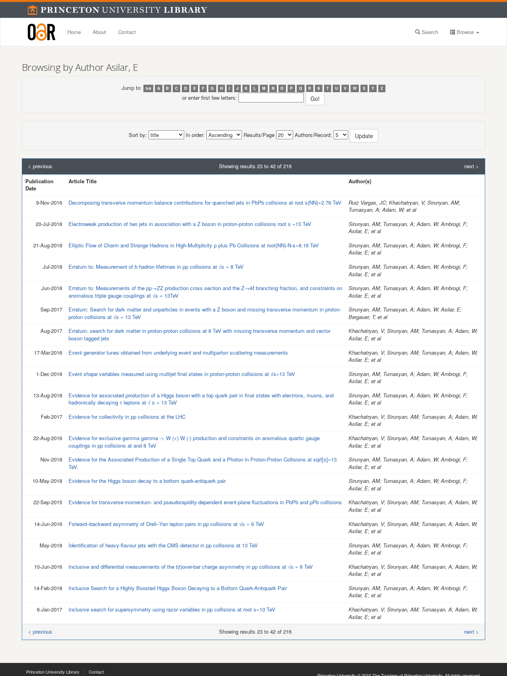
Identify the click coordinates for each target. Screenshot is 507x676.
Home (74, 32)
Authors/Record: (313, 135)
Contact (127, 32)
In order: (195, 135)
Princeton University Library (53, 671)
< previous (40, 166)
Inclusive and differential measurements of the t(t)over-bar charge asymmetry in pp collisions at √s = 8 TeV (191, 566)
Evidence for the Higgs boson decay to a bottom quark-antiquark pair (147, 480)
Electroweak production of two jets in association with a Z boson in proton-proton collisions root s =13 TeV (190, 224)
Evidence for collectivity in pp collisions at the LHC (127, 416)
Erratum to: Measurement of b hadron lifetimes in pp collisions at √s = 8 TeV (156, 266)
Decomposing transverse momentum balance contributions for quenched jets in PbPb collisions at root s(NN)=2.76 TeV (205, 202)
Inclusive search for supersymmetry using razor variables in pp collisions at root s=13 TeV (172, 609)
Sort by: (138, 135)
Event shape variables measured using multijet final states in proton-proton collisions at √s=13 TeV (182, 374)
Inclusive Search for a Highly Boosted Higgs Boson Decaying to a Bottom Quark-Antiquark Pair (178, 588)
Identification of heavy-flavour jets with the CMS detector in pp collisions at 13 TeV (163, 545)
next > (471, 166)
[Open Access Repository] (41, 32)
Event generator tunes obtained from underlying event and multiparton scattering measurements (178, 352)
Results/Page (259, 135)
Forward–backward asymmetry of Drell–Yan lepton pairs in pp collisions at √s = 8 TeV (166, 524)
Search (429, 32)
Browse (465, 32)
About (99, 32)
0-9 (148, 88)
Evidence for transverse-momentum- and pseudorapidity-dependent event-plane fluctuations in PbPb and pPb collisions (205, 502)
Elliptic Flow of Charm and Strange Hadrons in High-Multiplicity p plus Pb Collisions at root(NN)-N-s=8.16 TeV (194, 245)
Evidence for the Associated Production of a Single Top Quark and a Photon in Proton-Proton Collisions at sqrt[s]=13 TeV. (204, 463)
